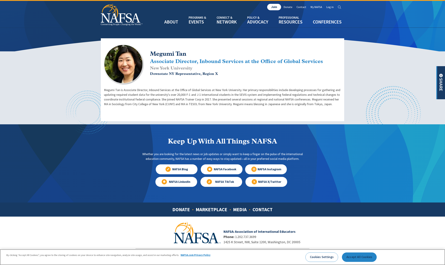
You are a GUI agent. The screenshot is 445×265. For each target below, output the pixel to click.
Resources (290, 22)
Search (339, 7)
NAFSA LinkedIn (179, 182)
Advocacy (257, 22)
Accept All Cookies (359, 257)
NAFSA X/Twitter (269, 182)
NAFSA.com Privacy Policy (196, 255)
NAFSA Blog (180, 169)
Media (240, 209)
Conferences (327, 22)
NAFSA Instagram (269, 169)
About (171, 22)
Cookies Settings (322, 257)
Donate (288, 7)
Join (274, 7)
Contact (301, 7)
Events (196, 22)
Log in (330, 7)
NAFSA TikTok (224, 182)
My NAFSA (316, 7)
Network (227, 22)
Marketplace (211, 209)
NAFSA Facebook (225, 169)
